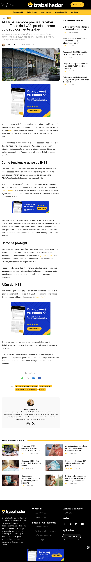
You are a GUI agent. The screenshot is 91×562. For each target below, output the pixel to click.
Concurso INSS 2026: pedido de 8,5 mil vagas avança (75, 53)
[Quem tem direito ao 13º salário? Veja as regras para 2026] (54, 465)
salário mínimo (8, 190)
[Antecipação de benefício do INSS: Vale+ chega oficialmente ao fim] (54, 450)
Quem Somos (40, 512)
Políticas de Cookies (43, 535)
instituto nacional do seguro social (26, 389)
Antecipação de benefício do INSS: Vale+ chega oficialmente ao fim (75, 40)
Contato (68, 512)
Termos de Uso (41, 527)
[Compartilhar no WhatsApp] (21, 378)
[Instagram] (28, 423)
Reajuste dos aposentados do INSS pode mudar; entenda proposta (75, 66)
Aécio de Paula (13, 45)
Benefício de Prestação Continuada (26, 386)
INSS (8, 18)
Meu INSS (42, 389)
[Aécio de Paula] (4, 44)
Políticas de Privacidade (45, 531)
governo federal (46, 255)
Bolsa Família (40, 297)
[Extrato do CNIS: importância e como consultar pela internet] (10, 450)
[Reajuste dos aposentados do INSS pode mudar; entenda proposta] (10, 480)
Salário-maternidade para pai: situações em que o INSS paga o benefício (76, 79)
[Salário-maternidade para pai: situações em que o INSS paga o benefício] (54, 480)
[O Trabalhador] (45, 4)
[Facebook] (64, 524)
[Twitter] (33, 424)
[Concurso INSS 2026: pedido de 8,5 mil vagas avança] (10, 465)
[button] (87, 5)
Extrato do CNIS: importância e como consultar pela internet (76, 28)
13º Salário (68, 468)
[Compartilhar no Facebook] (39, 378)
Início (3, 18)
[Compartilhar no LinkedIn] (33, 378)
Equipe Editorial (41, 517)
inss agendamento (45, 386)
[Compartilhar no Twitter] (27, 378)
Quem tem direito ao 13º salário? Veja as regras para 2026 (75, 463)
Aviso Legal (39, 539)
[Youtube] (82, 524)
